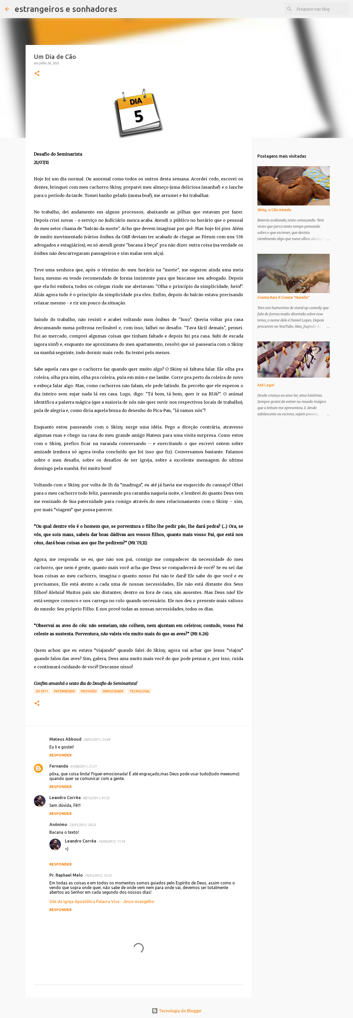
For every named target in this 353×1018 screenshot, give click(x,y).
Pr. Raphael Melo (66, 875)
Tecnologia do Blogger (180, 1010)
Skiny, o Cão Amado (274, 210)
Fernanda (58, 766)
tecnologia (139, 691)
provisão (89, 691)
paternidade (64, 691)
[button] (37, 73)
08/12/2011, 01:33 (96, 798)
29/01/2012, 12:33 (98, 875)
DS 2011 (42, 691)
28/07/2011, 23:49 (96, 739)
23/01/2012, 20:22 (82, 824)
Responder (60, 755)
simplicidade (113, 691)
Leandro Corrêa (65, 797)
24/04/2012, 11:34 (111, 841)
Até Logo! (265, 385)
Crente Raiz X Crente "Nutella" (283, 297)
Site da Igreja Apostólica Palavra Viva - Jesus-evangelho (101, 901)
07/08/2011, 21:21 (83, 766)
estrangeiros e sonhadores (65, 8)
